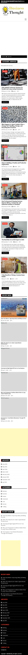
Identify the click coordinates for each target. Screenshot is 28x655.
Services (5, 71)
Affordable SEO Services (7, 65)
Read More (5, 102)
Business (4, 493)
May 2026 (4, 466)
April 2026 (4, 469)
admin (14, 91)
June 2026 (4, 464)
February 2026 (5, 474)
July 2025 (4, 482)
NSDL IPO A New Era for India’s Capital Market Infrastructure (11, 2)
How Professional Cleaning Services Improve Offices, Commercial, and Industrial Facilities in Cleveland (12, 202)
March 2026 (5, 472)
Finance (4, 496)
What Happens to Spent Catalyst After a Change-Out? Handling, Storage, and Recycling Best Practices (13, 126)
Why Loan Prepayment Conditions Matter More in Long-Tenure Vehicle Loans (13, 393)
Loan (3, 501)
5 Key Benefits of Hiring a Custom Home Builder (13, 275)
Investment (5, 499)
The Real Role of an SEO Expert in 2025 (13, 240)
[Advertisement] (14, 38)
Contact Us (3, 650)
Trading (4, 506)
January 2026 (5, 477)
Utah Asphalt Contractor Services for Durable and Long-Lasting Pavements (12, 88)
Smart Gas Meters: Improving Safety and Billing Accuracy (13, 318)
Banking (4, 491)
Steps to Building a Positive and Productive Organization (14, 163)
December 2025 (6, 479)
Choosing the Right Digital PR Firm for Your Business (12, 368)
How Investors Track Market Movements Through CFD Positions (13, 418)
